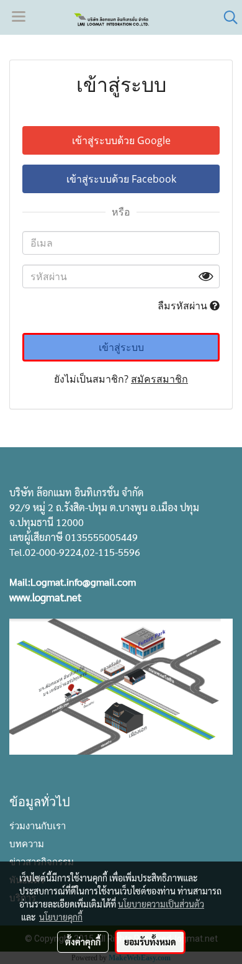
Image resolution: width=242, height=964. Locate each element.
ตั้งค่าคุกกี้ (83, 941)
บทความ (26, 842)
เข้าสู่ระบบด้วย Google (121, 140)
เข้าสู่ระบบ (121, 347)
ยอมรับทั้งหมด (150, 941)
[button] (226, 17)
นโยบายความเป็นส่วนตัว (161, 903)
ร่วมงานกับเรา (37, 824)
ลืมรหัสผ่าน (184, 305)
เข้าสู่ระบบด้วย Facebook (121, 179)
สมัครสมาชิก (159, 379)
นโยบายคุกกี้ (61, 916)
